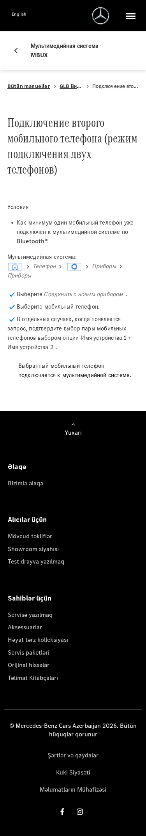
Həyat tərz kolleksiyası (38, 640)
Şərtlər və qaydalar (73, 755)
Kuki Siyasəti (73, 772)
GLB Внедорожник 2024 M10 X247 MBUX (71, 86)
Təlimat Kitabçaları (33, 678)
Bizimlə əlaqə (25, 483)
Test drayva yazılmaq (36, 561)
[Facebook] (62, 812)
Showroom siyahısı (33, 549)
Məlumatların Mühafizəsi (73, 789)
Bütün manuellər (28, 86)
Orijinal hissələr (28, 665)
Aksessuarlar (25, 627)
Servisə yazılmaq (30, 615)
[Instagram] (79, 812)
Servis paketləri (28, 652)
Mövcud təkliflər (30, 536)
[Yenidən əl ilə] (19, 50)
